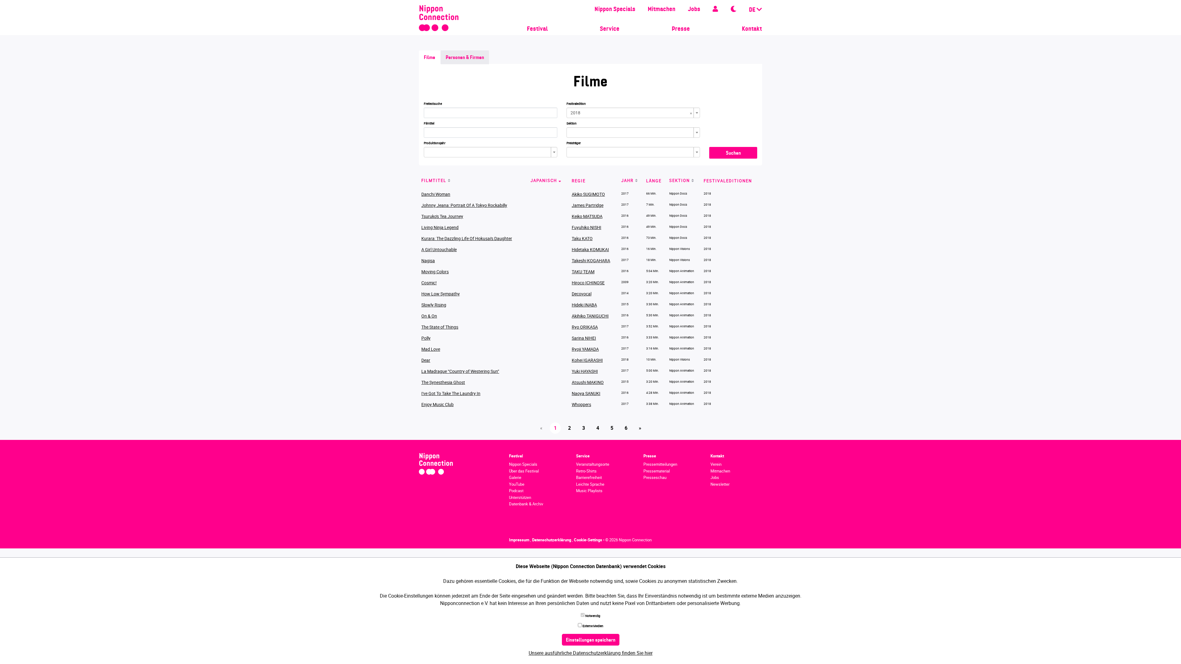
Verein (716, 464)
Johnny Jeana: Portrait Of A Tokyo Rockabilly (464, 205)
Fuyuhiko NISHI (586, 227)
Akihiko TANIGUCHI (590, 316)
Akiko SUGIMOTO (588, 194)
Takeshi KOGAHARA (591, 260)
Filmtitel (429, 123)
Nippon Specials (614, 9)
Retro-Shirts (586, 471)
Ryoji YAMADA (585, 349)
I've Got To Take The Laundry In (450, 393)
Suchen (733, 153)
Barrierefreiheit (589, 477)
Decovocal (581, 294)
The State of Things (439, 327)
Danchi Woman (435, 194)
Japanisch (544, 180)
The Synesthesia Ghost (443, 382)
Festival (537, 29)
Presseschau (654, 477)
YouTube (516, 484)
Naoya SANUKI (586, 393)
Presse (681, 29)
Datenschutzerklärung (552, 540)
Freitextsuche (433, 103)
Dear (425, 360)
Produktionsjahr (434, 143)
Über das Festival (524, 471)
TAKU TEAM (583, 272)
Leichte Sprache (590, 484)
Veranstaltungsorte (592, 464)
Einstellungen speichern (590, 640)
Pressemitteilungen (660, 464)
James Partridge (587, 205)
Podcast (516, 490)
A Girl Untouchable (439, 249)
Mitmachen (661, 9)
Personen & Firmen (465, 57)
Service (609, 29)
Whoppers (581, 404)
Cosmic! (429, 283)
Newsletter (720, 484)
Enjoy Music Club (437, 404)
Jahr (627, 180)
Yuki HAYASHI (585, 371)
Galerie (515, 477)
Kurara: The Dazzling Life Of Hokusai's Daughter (466, 238)
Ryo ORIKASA (585, 327)
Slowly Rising (433, 305)
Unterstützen (520, 497)
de (753, 10)
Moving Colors (435, 272)
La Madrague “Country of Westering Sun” (460, 371)
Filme (429, 57)
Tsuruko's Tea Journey (442, 216)
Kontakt (752, 29)
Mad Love (430, 349)
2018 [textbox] (631, 113)
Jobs (694, 9)
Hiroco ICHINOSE (588, 283)
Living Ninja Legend (440, 227)
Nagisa (428, 260)
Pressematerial (656, 471)
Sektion (572, 123)
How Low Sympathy (440, 294)
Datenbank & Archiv (526, 504)
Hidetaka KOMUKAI (590, 249)
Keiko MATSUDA (587, 216)
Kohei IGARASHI (587, 360)
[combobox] (633, 113)
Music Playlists (589, 490)
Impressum (519, 540)
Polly (426, 338)
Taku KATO (582, 238)
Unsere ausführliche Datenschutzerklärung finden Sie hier (591, 653)
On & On (429, 316)
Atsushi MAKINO (588, 382)
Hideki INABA (584, 305)
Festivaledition (576, 103)
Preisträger (574, 143)
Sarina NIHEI (584, 338)
